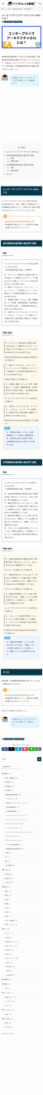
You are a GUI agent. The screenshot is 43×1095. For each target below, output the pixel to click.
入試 (7, 870)
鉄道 (8, 1014)
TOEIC (8, 853)
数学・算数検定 (11, 778)
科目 (7, 887)
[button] (5, 749)
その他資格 (10, 865)
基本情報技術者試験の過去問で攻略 (20, 155)
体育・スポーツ (11, 924)
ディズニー (10, 1001)
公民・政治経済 (11, 920)
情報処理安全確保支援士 (15, 849)
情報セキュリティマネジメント (17, 803)
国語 (7, 891)
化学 (7, 908)
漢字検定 (9, 782)
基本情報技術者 (8, 21)
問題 (12, 158)
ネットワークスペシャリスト (16, 819)
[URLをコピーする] (38, 749)
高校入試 (9, 878)
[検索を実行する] (39, 759)
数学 (8, 895)
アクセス (9, 1010)
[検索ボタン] (40, 3)
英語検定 (9, 786)
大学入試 (9, 882)
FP (7, 857)
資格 (7, 773)
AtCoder (10, 966)
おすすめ (9, 1027)
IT (7, 929)
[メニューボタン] (3, 3)
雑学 (8, 1023)
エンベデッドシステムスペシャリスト (19, 832)
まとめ (9, 174)
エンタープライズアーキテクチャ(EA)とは (23, 152)
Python (9, 971)
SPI (7, 988)
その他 (8, 1019)
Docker (8, 954)
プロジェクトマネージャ (15, 824)
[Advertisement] (21, 115)
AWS (9, 937)
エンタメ (8, 993)
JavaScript (10, 975)
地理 (7, 916)
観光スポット (10, 997)
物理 (7, 904)
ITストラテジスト (13, 836)
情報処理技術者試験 (13, 794)
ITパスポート (12, 799)
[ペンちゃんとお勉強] (21, 3)
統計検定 (9, 790)
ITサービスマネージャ (14, 840)
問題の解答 (15, 161)
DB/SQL (9, 950)
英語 (7, 899)
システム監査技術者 (13, 844)
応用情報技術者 (18, 21)
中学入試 (9, 874)
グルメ (8, 1005)
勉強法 (8, 979)
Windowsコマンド (12, 941)
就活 (7, 984)
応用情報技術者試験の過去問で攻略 (20, 165)
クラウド (9, 933)
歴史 (7, 912)
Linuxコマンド (11, 946)
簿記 (7, 861)
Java (9, 962)
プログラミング (12, 958)
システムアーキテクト (14, 828)
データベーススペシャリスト (16, 815)
